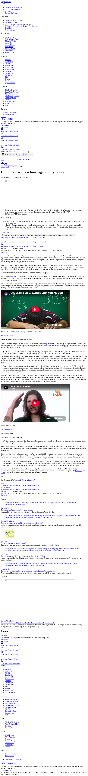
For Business (5, 165)
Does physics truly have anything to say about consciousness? (22, 523)
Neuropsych (9, 62)
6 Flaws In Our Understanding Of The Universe (21, 26)
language (4, 485)
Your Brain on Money (12, 9)
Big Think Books (11, 90)
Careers (7, 747)
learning (9, 485)
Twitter (22, 480)
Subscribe (13, 165)
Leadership (9, 65)
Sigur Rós (78, 471)
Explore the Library (11, 13)
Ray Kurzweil (10, 49)
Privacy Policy (10, 741)
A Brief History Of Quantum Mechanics (18, 24)
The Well (8, 100)
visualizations (34, 485)
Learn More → (6, 125)
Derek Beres (5, 232)
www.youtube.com (7, 335)
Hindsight (8, 28)
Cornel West (9, 50)
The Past (8, 71)
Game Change (10, 30)
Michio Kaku (9, 37)
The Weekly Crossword (13, 759)
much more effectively (51, 346)
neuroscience (22, 485)
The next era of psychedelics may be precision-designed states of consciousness (28, 571)
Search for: (4, 151)
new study (13, 276)
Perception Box (10, 101)
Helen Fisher (9, 52)
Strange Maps (9, 103)
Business (8, 60)
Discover (17, 347)
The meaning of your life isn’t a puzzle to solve (17, 510)
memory (15, 485)
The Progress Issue (11, 22)
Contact (7, 739)
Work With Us (10, 737)
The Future (9, 75)
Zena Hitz (8, 43)
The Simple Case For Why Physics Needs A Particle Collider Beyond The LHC (28, 623)
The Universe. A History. (13, 20)
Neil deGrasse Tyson (12, 39)
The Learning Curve (12, 96)
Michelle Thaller (10, 41)
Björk (3, 473)
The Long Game (10, 98)
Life (6, 77)
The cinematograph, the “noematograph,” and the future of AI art (23, 556)
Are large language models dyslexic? (13, 543)
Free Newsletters (11, 113)
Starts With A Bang (11, 92)
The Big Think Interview (13, 7)
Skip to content (6, 2)
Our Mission (9, 735)
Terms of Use (9, 743)
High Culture (9, 69)
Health (7, 79)
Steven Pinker (10, 45)
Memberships (9, 114)
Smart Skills (9, 67)
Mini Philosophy (10, 94)
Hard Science (9, 81)
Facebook (31, 480)
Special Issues (10, 83)
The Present (9, 73)
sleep (28, 485)
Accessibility (9, 745)
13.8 (6, 105)
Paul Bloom (9, 47)
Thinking (8, 64)
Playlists (8, 11)
